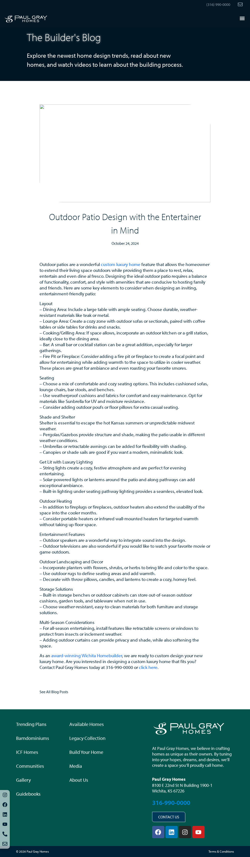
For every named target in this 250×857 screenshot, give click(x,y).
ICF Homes (27, 752)
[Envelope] (5, 844)
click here (148, 667)
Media (75, 766)
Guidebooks (28, 794)
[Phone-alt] (5, 834)
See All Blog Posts (54, 691)
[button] (242, 18)
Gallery (23, 780)
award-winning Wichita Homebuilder (86, 655)
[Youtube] (5, 824)
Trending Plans (31, 724)
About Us (78, 780)
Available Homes (86, 724)
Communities (30, 766)
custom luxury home (120, 264)
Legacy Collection (87, 738)
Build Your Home (86, 752)
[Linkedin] (5, 814)
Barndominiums (32, 738)
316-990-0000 (171, 803)
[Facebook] (5, 805)
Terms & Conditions (221, 851)
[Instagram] (5, 795)
